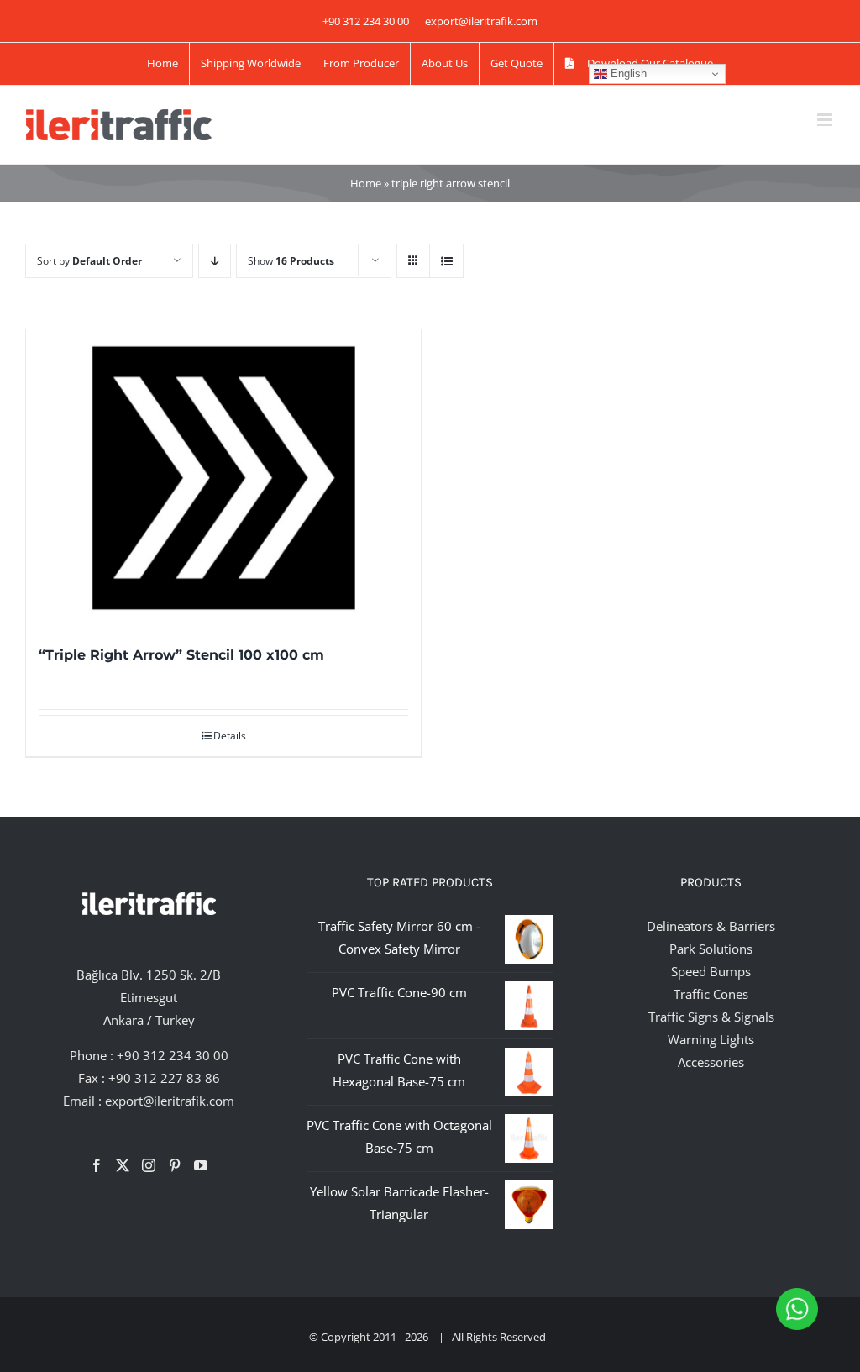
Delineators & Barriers (711, 925)
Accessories (711, 1062)
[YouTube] (200, 1165)
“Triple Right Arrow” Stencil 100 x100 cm (181, 655)
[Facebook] (96, 1165)
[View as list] (446, 260)
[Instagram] (148, 1165)
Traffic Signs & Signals (711, 1016)
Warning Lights (711, 1039)
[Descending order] (214, 261)
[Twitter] (122, 1165)
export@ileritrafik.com (481, 21)
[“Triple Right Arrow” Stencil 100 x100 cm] (223, 477)
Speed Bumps (711, 971)
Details (229, 735)
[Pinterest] (174, 1165)
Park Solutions (710, 948)
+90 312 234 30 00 (172, 1055)
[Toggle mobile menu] (826, 120)
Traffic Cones (711, 994)
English (627, 73)
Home (365, 183)
